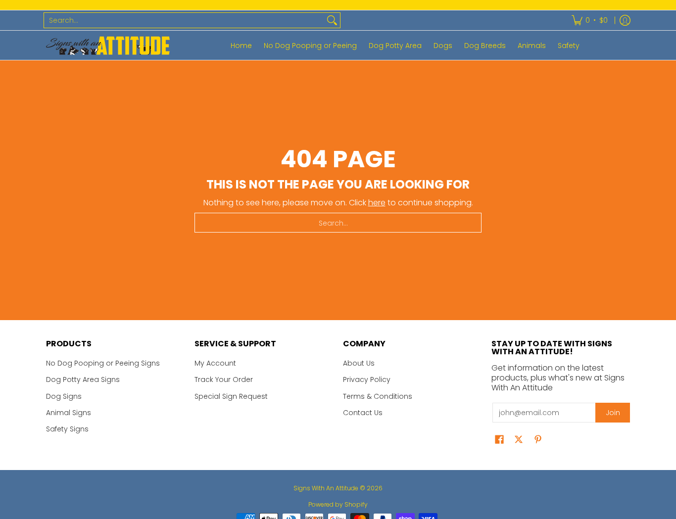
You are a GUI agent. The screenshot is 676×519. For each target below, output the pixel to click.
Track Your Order (223, 379)
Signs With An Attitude (325, 488)
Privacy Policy (366, 379)
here (377, 202)
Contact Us (363, 413)
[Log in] (625, 20)
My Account (215, 363)
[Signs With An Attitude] (108, 45)
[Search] (332, 20)
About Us (359, 363)
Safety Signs (67, 429)
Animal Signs (68, 413)
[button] (499, 439)
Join (613, 413)
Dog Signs (64, 396)
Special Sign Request (231, 396)
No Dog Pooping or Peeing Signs (103, 363)
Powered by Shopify (338, 504)
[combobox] (184, 20)
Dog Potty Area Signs (83, 379)
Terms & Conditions (377, 396)
